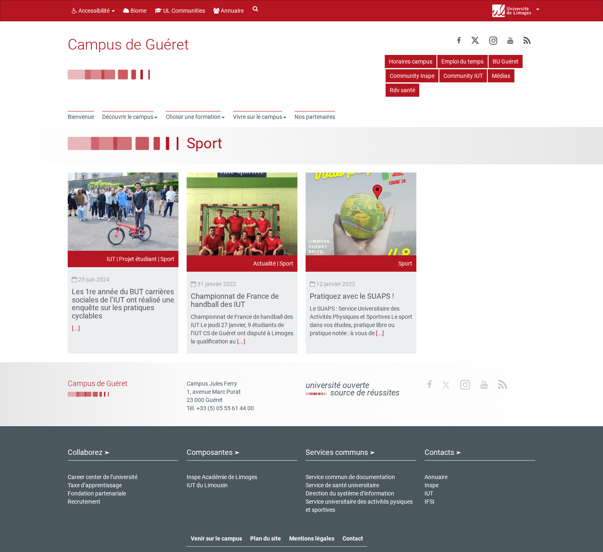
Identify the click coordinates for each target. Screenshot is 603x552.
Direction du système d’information (350, 493)
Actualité (264, 263)
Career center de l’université (102, 477)
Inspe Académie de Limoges (222, 477)
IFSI (429, 501)
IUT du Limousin (207, 485)
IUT (111, 259)
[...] (76, 328)
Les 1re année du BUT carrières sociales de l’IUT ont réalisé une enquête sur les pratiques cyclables (123, 303)
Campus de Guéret (128, 44)
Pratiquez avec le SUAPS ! (353, 296)
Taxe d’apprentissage (95, 485)
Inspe (432, 485)
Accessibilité (94, 10)
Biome (137, 10)
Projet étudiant (138, 259)
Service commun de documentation (350, 477)
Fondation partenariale (97, 493)
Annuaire (231, 10)
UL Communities (183, 10)
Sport (167, 259)
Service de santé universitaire (342, 485)
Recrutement (84, 501)
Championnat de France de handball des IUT (235, 300)
